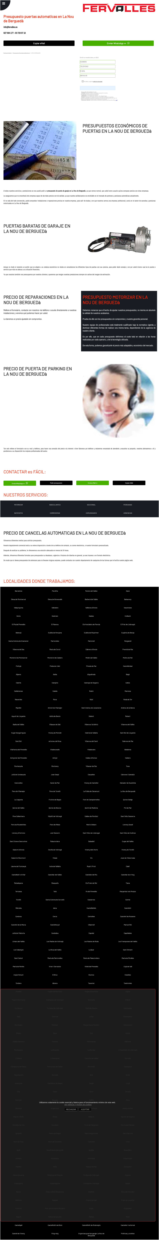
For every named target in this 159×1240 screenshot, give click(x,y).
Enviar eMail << (92, 483)
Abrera (54, 983)
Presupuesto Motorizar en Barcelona (21, 53)
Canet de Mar (55, 783)
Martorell (91, 641)
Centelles (91, 916)
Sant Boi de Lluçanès (127, 733)
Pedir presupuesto (56, 483)
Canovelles (18, 783)
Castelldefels (91, 908)
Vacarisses (128, 608)
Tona (128, 766)
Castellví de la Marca (18, 925)
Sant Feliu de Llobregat (91, 833)
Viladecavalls (55, 750)
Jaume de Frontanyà (18, 866)
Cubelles (128, 975)
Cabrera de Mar (127, 741)
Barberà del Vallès (91, 599)
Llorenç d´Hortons (18, 833)
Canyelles (91, 774)
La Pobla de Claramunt (91, 791)
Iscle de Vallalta (55, 866)
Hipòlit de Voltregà (55, 816)
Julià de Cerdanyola (18, 774)
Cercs (55, 916)
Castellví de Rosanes (127, 916)
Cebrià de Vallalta (91, 733)
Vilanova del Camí (91, 741)
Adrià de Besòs (55, 716)
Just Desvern (55, 833)
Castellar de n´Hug (127, 875)
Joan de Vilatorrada (128, 858)
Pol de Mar (128, 808)
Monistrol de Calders (54, 658)
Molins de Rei (128, 658)
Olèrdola (19, 908)
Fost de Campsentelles (91, 800)
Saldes (91, 616)
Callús (128, 683)
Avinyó (55, 758)
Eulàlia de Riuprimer (91, 633)
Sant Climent (127, 950)
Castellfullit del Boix (55, 1225)
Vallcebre (55, 608)
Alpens (18, 674)
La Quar (91, 950)
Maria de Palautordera (91, 958)
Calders (128, 758)
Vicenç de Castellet (91, 783)
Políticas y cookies (128, 1233)
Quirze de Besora (55, 808)
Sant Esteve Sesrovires (18, 841)
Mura (55, 699)
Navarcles (18, 699)
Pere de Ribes (55, 825)
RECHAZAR (71, 1109)
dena (55, 908)
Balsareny (127, 599)
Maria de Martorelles (55, 958)
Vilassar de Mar (91, 766)
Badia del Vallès (18, 724)
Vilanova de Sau (18, 649)
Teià (54, 891)
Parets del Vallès (91, 591)
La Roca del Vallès (54, 950)
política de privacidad (97, 81)
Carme (127, 900)
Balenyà (18, 633)
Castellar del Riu (91, 875)
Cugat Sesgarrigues (18, 733)
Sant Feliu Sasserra (128, 816)
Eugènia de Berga (127, 633)
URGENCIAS (127, 513)
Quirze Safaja (127, 800)
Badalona (127, 750)
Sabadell (91, 841)
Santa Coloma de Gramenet (18, 641)
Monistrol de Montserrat (18, 658)
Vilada (55, 858)
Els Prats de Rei (91, 883)
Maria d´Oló (128, 925)
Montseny (55, 766)
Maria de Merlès (18, 966)
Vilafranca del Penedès (18, 750)
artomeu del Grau (55, 741)
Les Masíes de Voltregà (55, 941)
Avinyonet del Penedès (18, 758)
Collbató (128, 616)
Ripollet (18, 708)
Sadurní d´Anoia (18, 850)
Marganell (127, 641)
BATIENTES (18, 513)
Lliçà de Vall (128, 966)
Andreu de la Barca (128, 708)
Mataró (127, 716)
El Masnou (55, 624)
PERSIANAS (127, 505)
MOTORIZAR (18, 505)
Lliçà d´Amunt (18, 975)
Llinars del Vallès (18, 941)
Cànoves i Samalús (128, 774)
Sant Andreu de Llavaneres (91, 708)
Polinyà (18, 666)
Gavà (128, 591)
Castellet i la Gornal (128, 1225)
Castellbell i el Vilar (18, 875)
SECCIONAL (91, 505)
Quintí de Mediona (91, 808)
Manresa (128, 691)
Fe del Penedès (91, 891)
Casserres (91, 900)
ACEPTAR (85, 1109)
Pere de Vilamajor (18, 791)
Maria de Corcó (55, 649)
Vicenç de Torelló (128, 850)
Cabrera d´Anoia (91, 649)
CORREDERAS (55, 513)
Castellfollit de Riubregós (91, 1225)
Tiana (128, 883)
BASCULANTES (55, 505)
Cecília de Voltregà (55, 850)
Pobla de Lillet (55, 666)
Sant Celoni (18, 958)
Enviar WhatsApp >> (117, 43)
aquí (116, 100)
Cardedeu (55, 933)
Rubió (91, 691)
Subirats (55, 616)
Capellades (128, 933)
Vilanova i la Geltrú (91, 724)
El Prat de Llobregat (128, 624)
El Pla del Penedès (18, 624)
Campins (55, 683)
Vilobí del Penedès (91, 966)
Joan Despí (55, 774)
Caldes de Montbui (91, 816)
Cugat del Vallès (128, 841)
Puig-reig (55, 1233)
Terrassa (18, 891)
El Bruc (55, 975)
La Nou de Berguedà (127, 791)
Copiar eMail (39, 43)
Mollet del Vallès (91, 658)
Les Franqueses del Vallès (127, 941)
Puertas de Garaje (7, 53)
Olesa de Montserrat (18, 599)
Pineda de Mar (91, 666)
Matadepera (18, 883)
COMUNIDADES (91, 513)
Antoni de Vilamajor (55, 708)
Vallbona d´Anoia (91, 608)
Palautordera (55, 841)
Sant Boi (18, 741)
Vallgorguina (18, 608)
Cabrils (18, 683)
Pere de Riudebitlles (18, 825)
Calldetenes (18, 691)
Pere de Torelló (54, 791)
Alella (55, 674)
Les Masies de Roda (91, 941)
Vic (91, 858)
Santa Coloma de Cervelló (55, 900)
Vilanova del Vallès (127, 724)
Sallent (91, 716)
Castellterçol (55, 925)
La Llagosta (18, 800)
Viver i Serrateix (55, 966)
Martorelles (55, 641)
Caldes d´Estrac (91, 758)
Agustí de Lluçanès (18, 716)
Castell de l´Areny (18, 1233)
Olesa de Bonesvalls (55, 599)
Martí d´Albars (91, 825)
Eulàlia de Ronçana (55, 633)
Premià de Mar (128, 649)
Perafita (55, 591)
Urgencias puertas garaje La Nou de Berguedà (91, 1234)
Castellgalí (18, 1225)
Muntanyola (18, 766)
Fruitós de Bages (55, 800)
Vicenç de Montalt (54, 733)
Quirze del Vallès (18, 808)
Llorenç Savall (128, 825)
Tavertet (91, 983)
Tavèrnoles (128, 983)
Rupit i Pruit (91, 866)
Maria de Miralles (128, 958)
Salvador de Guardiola (128, 783)
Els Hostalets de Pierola (91, 624)
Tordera (18, 983)
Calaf (128, 866)
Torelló (18, 900)
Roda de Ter (127, 699)
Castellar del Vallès (55, 875)
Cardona (18, 916)
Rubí (91, 699)
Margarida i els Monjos (128, 891)
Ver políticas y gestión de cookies (78, 1105)
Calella (55, 691)
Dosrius (91, 975)
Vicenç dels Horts (91, 850)
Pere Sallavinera (18, 816)
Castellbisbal (127, 666)
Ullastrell (91, 925)
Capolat (91, 933)
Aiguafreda (91, 674)
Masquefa (54, 883)
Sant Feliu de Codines (128, 833)
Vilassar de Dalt (55, 724)
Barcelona (18, 591)
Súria (18, 616)
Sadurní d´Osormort (18, 858)
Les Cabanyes (19, 950)
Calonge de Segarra (91, 683)
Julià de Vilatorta (18, 933)
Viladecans (91, 750)
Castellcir (127, 908)
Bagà (128, 674)
